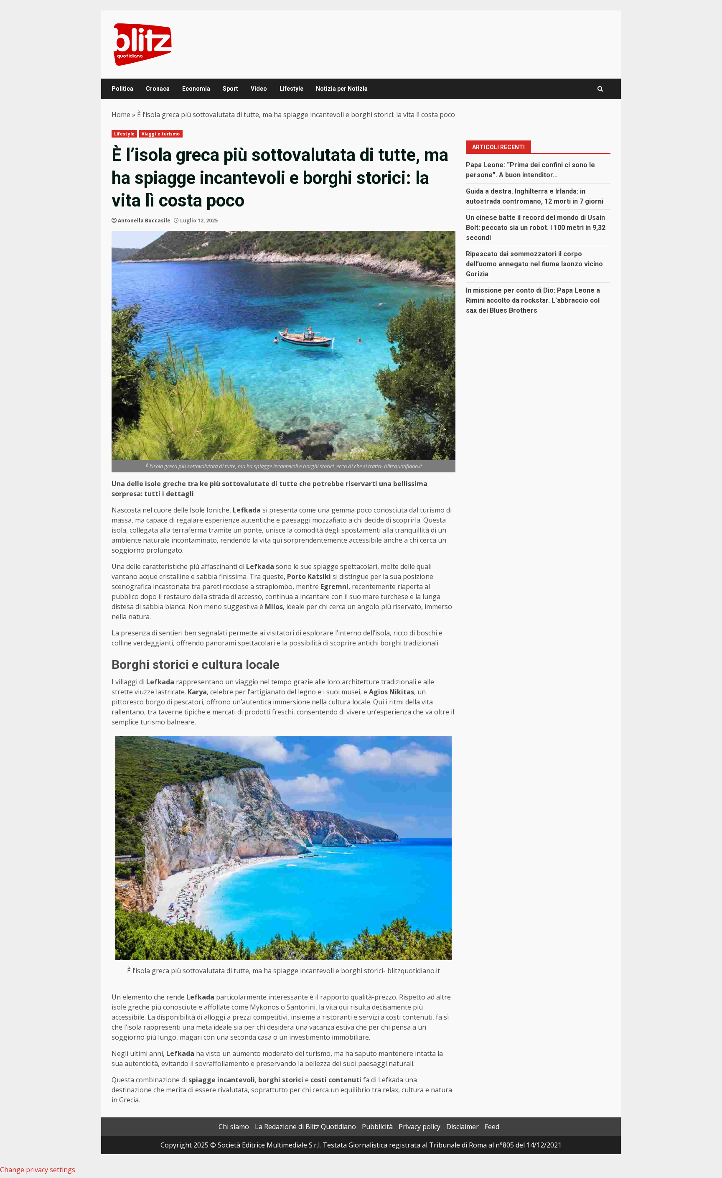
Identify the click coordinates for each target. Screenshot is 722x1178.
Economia (196, 88)
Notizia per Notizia (342, 88)
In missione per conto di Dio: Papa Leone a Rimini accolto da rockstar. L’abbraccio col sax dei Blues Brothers (533, 300)
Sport (230, 88)
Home (121, 114)
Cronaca (158, 88)
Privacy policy (419, 1126)
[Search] (600, 89)
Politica (122, 88)
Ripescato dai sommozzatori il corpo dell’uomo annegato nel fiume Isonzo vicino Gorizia (534, 264)
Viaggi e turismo (161, 134)
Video (259, 88)
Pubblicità (377, 1126)
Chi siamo (234, 1126)
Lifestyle (291, 88)
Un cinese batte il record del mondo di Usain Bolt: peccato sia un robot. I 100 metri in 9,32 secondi (535, 228)
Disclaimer (462, 1126)
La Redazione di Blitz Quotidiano (305, 1126)
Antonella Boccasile (144, 220)
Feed (492, 1126)
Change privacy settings (37, 1169)
